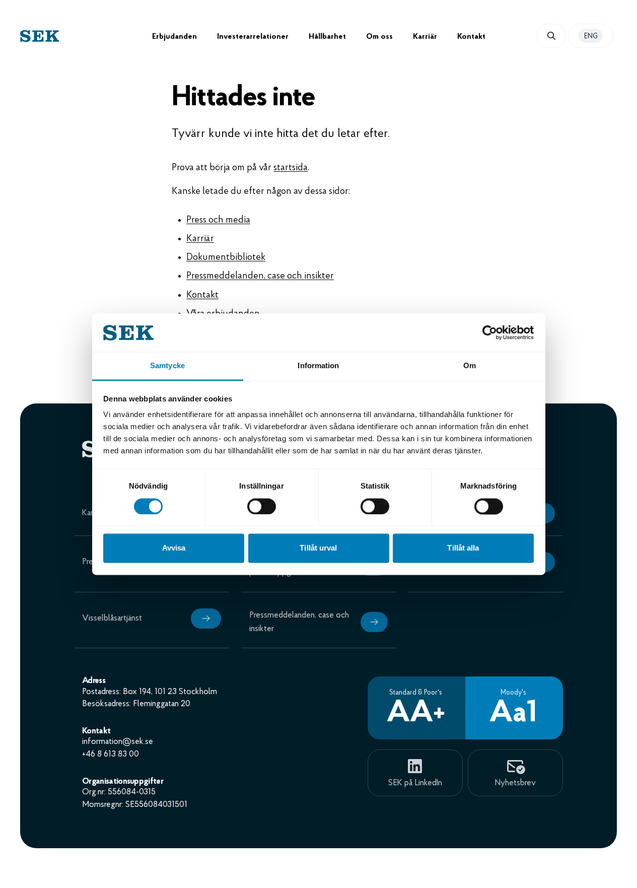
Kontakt (471, 37)
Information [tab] (318, 366)
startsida (290, 168)
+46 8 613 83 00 (110, 754)
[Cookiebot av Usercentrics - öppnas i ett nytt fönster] (490, 332)
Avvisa (174, 548)
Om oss (379, 37)
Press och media (218, 220)
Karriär (425, 37)
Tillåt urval (318, 548)
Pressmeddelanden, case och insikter (260, 276)
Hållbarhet (327, 37)
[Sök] (551, 36)
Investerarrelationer (253, 37)
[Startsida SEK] (86, 36)
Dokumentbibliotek (225, 257)
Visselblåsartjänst (112, 618)
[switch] (261, 506)
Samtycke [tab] (167, 366)
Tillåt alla (463, 548)
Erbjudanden (174, 37)
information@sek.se (117, 741)
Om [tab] (469, 366)
